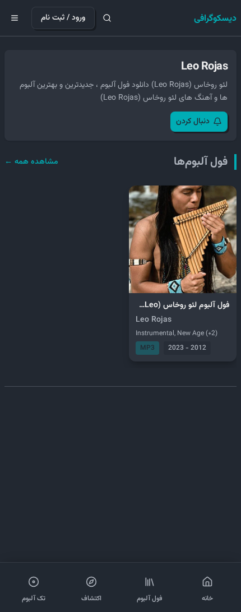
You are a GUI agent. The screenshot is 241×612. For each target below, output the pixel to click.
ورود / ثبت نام (63, 18)
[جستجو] (107, 18)
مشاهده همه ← (31, 162)
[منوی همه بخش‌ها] (14, 18)
